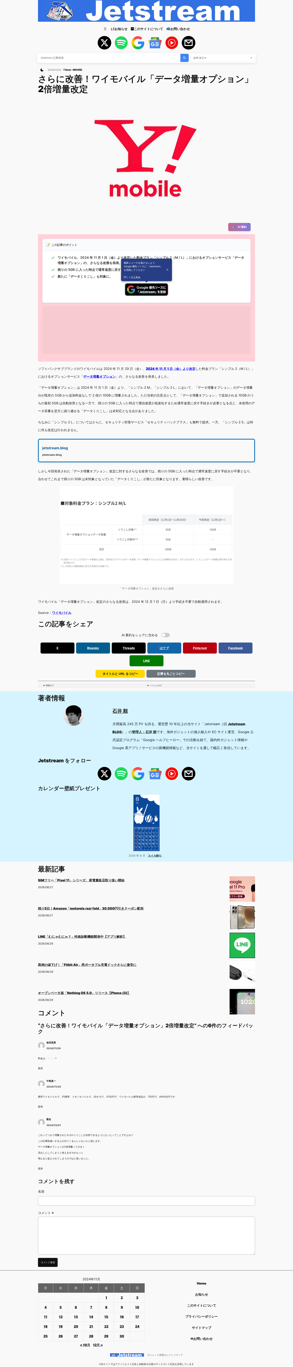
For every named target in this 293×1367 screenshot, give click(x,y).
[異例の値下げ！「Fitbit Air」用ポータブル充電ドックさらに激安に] (242, 975)
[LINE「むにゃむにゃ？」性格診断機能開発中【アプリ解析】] (242, 947)
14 (91, 1317)
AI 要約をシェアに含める (140, 635)
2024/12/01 (53, 1125)
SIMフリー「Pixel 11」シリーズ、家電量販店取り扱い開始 (81, 880)
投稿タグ (50, 685)
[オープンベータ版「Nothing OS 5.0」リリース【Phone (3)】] (242, 1003)
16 (122, 1317)
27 (76, 1336)
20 (76, 1326)
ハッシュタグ (156, 685)
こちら (136, 277)
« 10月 (85, 1345)
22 (106, 1326)
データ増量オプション (99, 376)
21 (91, 1326)
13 (76, 1317)
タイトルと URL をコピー (120, 673)
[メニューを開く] (105, 29)
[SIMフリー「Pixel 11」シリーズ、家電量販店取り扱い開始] (242, 890)
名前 (41, 1191)
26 (60, 1336)
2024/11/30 (53, 1086)
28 (91, 1336)
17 (137, 1317)
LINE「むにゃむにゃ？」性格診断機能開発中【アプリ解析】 (82, 937)
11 (45, 1317)
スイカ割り (155, 855)
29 (106, 1336)
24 (137, 1326)
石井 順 (120, 711)
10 (137, 1307)
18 (45, 1326)
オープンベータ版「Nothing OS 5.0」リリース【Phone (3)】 (84, 993)
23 (122, 1326)
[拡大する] (229, 490)
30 (122, 1336)
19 (61, 1326)
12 (61, 1317)
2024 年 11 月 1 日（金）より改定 (171, 369)
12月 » (98, 1345)
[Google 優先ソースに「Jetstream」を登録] (146, 295)
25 (45, 1336)
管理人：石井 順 (144, 732)
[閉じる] (167, 269)
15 (106, 1317)
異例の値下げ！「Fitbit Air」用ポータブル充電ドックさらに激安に (87, 965)
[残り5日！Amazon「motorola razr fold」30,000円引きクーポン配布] (242, 918)
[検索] (184, 58)
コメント (46, 1213)
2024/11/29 (53, 1048)
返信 (40, 1068)
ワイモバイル (61, 613)
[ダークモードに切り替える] (42, 70)
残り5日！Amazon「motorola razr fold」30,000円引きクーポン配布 (91, 908)
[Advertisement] (144, 330)
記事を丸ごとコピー (171, 673)
